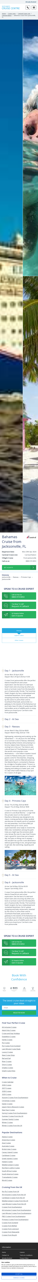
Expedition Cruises (8, 1037)
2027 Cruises (6, 1088)
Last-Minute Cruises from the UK (14, 1204)
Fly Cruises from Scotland (11, 1046)
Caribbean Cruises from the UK (13, 1198)
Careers (22, 1252)
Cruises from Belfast (9, 1226)
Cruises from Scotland (10, 1223)
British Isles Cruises (9, 1149)
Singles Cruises (7, 1068)
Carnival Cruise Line (24, 13)
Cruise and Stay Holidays (11, 1033)
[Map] (19, 655)
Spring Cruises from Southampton (14, 1113)
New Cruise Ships (8, 1055)
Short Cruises (7, 1065)
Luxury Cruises (7, 1052)
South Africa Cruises (9, 1171)
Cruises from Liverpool (10, 1229)
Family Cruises (7, 1040)
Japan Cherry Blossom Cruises (13, 1107)
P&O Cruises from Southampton (14, 1216)
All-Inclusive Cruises (9, 1027)
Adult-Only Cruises (8, 1030)
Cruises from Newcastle (10, 1232)
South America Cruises (10, 1174)
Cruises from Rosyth (9, 1235)
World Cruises (7, 1180)
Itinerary (19, 631)
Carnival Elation (7, 15)
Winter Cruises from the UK (12, 1126)
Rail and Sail (6, 1058)
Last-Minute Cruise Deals (11, 1049)
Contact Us (5, 1255)
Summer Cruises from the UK (12, 1116)
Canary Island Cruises (10, 1152)
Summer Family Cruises (10, 1119)
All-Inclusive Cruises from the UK (14, 1195)
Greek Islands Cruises (10, 1158)
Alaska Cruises (7, 1137)
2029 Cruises (6, 1094)
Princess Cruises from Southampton (15, 1219)
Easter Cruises (7, 1104)
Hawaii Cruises (7, 1162)
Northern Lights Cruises (11, 1168)
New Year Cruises (8, 1110)
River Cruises (6, 1061)
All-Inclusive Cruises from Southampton (16, 1210)
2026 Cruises (6, 1085)
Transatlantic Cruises (10, 1177)
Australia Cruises (8, 1146)
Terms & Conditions (26, 1255)
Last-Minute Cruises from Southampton (16, 1213)
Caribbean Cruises (8, 1155)
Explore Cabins (19, 635)
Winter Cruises (7, 1122)
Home (4, 13)
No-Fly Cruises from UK (10, 1191)
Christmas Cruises (8, 1101)
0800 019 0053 (31, 561)
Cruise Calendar (8, 1082)
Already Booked (31, 2)
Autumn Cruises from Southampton (15, 1097)
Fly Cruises (6, 1043)
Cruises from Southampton (12, 1207)
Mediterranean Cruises (10, 1165)
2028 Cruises (6, 1091)
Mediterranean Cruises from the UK (15, 1201)
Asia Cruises (6, 1143)
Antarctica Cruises (8, 1140)
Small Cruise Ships (8, 1071)
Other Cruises (19, 640)
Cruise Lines (12, 13)
